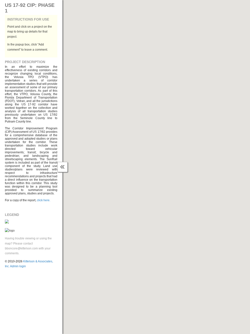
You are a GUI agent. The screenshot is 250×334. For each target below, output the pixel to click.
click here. (43, 200)
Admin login (18, 266)
